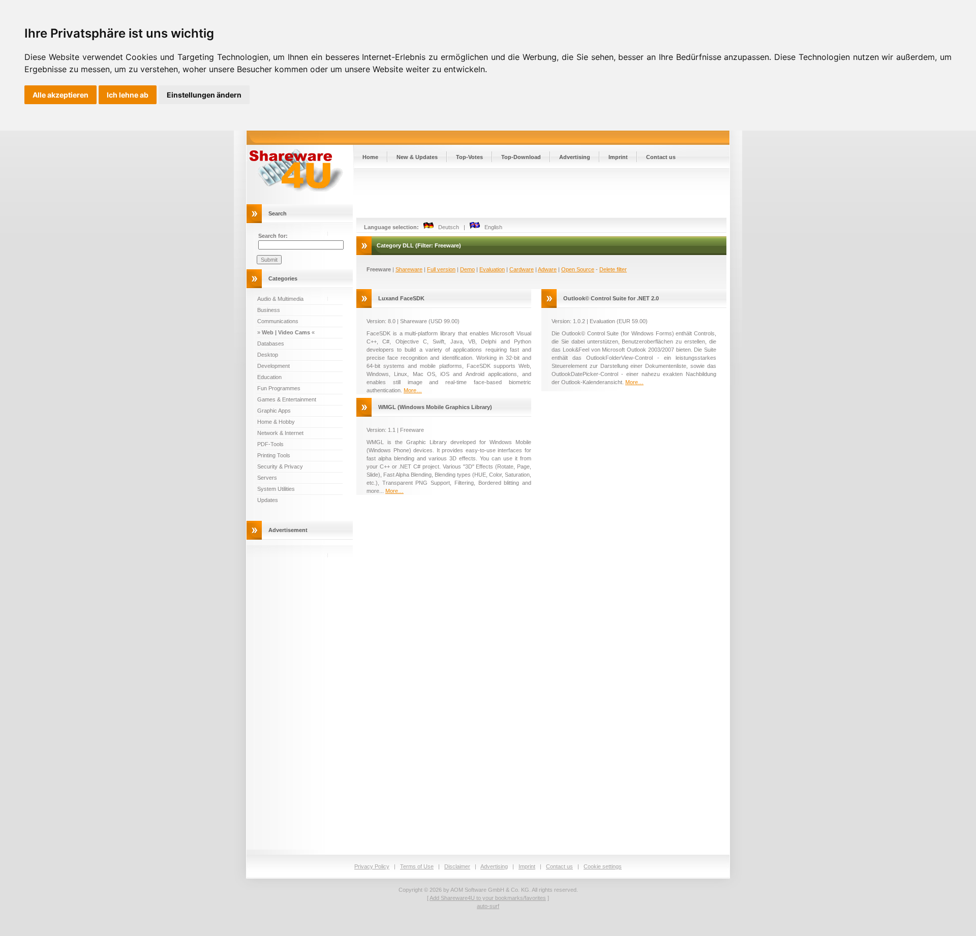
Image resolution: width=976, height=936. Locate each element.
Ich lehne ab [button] (127, 94)
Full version (441, 269)
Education (269, 377)
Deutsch (446, 227)
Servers (267, 478)
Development (273, 366)
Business (268, 310)
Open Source (577, 269)
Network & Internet (280, 433)
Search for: (273, 236)
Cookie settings (603, 866)
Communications (277, 321)
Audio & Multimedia (280, 299)
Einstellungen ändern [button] (204, 94)
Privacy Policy (371, 866)
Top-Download (521, 157)
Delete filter (613, 269)
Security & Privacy (280, 466)
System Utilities (276, 489)
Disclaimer (457, 866)
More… (413, 390)
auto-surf (488, 906)
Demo (467, 269)
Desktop (267, 355)
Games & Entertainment (286, 399)
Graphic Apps (274, 411)
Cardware (521, 269)
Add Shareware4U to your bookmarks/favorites (488, 898)
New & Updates (417, 157)
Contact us (661, 157)
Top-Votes (469, 157)
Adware (547, 269)
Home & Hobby (276, 422)
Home (370, 157)
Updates (267, 500)
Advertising (574, 157)
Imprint (618, 157)
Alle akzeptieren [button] (60, 94)
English (491, 227)
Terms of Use (417, 866)
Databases (270, 343)
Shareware (408, 269)
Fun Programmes (278, 388)
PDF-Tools (270, 444)
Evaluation (492, 269)
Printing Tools (273, 455)
